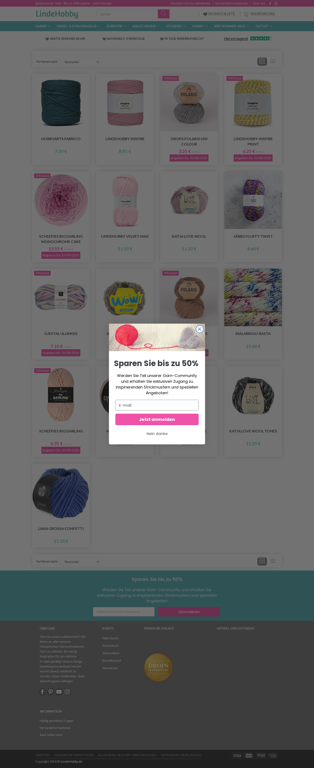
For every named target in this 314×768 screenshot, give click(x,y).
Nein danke (157, 433)
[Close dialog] (199, 329)
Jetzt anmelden (157, 419)
